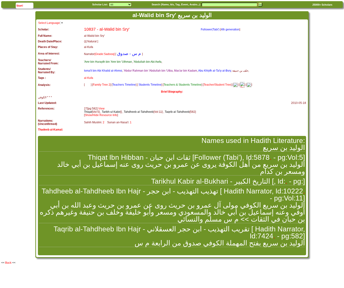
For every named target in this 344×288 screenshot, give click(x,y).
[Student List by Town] (249, 84)
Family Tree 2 (101, 84)
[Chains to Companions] (235, 84)
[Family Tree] (88, 84)
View (101, 108)
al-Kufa (88, 78)
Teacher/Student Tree (217, 84)
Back (8, 262)
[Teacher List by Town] (242, 84)
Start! (24, 5)
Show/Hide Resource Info (101, 115)
